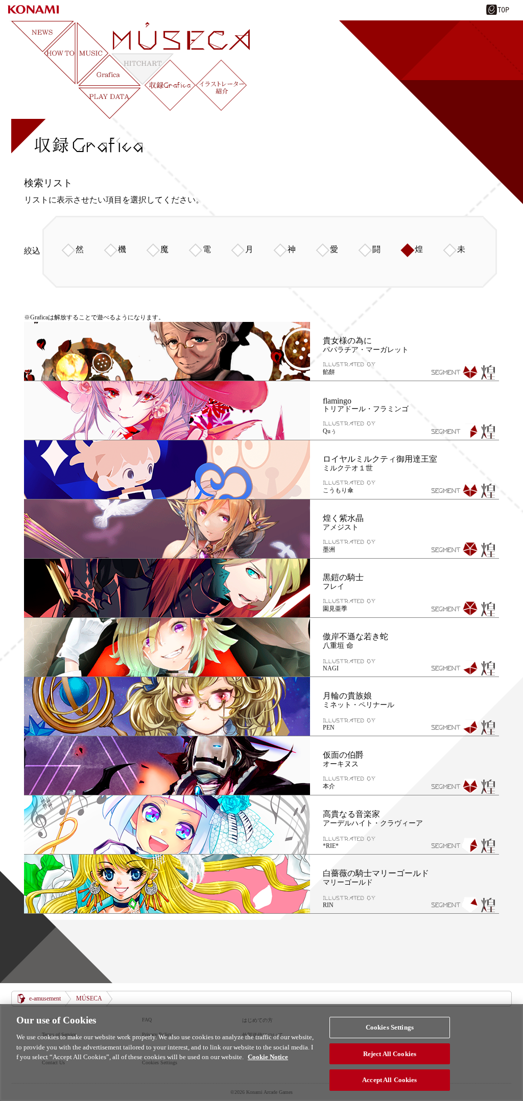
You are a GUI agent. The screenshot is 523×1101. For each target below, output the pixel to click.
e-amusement (45, 998)
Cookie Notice (268, 1057)
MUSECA (181, 36)
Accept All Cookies (389, 1080)
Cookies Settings (390, 1027)
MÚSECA (89, 998)
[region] (261, 1052)
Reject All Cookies (389, 1054)
